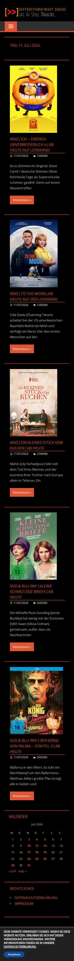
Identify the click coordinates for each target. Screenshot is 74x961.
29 (12, 865)
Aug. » (23, 871)
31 (29, 865)
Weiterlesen (21, 200)
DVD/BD (42, 603)
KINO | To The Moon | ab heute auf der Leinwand (33, 296)
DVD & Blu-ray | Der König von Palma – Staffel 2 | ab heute (35, 746)
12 (45, 846)
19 (45, 852)
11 (36, 846)
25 (36, 859)
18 (36, 852)
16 (20, 852)
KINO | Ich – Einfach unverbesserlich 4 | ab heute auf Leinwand (32, 144)
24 (29, 859)
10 (29, 846)
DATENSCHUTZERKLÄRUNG (36, 897)
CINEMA (42, 156)
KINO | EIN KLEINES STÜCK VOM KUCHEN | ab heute (36, 445)
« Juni (12, 871)
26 (45, 859)
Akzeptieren (14, 954)
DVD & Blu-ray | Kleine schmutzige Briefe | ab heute (31, 591)
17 (29, 852)
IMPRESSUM (24, 903)
